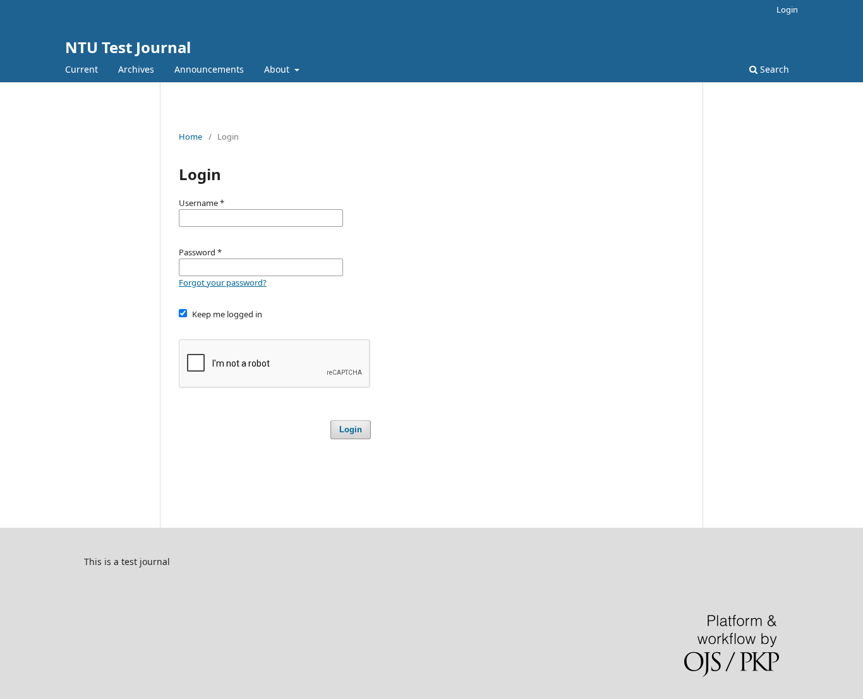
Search (773, 69)
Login (787, 9)
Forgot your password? (223, 282)
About (278, 69)
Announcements (209, 69)
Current (81, 69)
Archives (136, 69)
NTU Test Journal (128, 47)
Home (190, 136)
